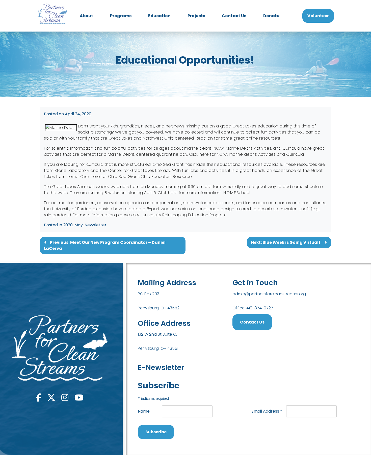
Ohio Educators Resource (166, 176)
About (86, 16)
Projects (196, 16)
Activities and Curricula (281, 154)
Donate (271, 16)
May (78, 225)
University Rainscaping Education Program (184, 215)
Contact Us (234, 16)
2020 (68, 225)
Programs (120, 16)
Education (159, 16)
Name (144, 411)
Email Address (266, 411)
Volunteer (318, 16)
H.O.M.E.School (236, 193)
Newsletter (96, 225)
